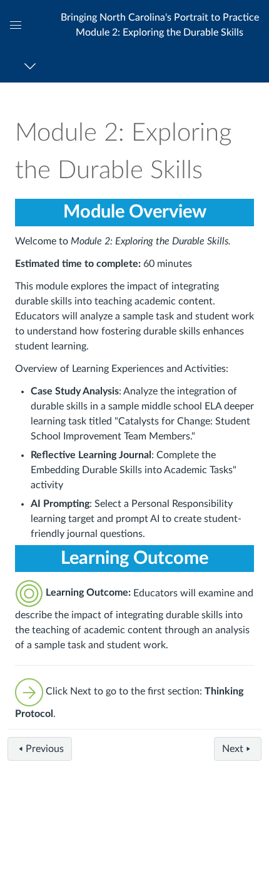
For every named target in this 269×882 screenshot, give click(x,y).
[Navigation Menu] (32, 66)
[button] (159, 24)
